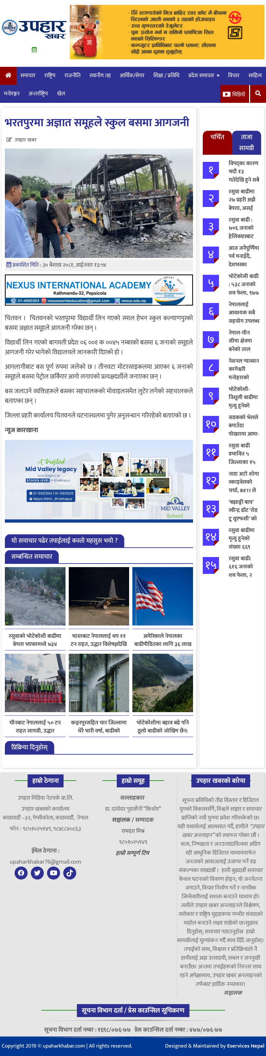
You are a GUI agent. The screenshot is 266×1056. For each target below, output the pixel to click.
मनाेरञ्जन (11, 93)
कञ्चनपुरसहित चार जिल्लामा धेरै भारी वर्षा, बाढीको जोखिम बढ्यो (99, 727)
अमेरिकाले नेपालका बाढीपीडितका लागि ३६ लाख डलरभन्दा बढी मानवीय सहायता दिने (162, 640)
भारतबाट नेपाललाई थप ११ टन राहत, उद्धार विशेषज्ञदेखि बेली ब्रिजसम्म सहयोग (99, 640)
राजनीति (72, 75)
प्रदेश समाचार (201, 75)
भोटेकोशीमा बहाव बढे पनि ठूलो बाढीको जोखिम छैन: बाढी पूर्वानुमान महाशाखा (163, 727)
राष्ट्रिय (49, 75)
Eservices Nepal (245, 1045)
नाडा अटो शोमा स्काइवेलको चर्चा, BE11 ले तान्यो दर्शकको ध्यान (244, 490)
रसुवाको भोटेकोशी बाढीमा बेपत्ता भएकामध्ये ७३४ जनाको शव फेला (35, 640)
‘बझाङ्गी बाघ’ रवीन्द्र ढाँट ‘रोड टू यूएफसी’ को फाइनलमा (243, 515)
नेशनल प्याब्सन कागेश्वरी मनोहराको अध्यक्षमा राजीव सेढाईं (244, 378)
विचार (233, 75)
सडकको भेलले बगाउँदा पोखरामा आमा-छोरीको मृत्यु (244, 430)
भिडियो (238, 94)
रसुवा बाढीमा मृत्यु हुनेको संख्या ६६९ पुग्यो (242, 543)
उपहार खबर (26, 140)
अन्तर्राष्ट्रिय (38, 93)
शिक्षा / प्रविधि (166, 75)
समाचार (27, 75)
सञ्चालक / (123, 820)
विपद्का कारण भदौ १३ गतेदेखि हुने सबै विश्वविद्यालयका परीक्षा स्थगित (244, 180)
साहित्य (255, 75)
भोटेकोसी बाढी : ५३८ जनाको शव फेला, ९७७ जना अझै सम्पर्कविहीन (244, 293)
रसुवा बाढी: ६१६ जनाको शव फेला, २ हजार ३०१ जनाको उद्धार (242, 575)
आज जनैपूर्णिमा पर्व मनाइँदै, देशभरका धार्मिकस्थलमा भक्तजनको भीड (244, 265)
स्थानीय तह (100, 75)
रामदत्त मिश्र (133, 831)
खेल (61, 93)
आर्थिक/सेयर (132, 75)
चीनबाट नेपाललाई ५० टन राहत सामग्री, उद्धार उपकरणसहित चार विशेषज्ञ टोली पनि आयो (35, 727)
